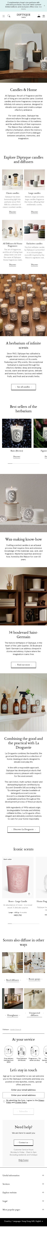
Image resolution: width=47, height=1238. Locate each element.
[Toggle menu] (3, 16)
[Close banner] (44, 6)
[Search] (8, 16)
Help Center (23, 1160)
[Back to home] (23, 16)
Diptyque (6, 1029)
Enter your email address (23, 1090)
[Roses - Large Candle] (18, 877)
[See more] (12, 179)
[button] (23, 1221)
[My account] (38, 16)
